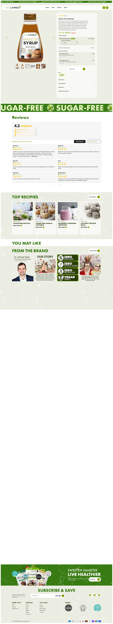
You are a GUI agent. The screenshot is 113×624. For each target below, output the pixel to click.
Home (27, 605)
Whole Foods (15, 608)
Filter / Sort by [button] (93, 141)
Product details (61, 83)
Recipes (27, 610)
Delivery (41, 606)
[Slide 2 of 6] (22, 66)
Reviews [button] (14, 141)
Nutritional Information (63, 91)
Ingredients (61, 87)
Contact (41, 612)
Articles (27, 612)
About (27, 606)
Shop (27, 608)
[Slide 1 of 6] (17, 66)
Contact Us (28, 614)
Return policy (42, 610)
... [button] (33, 156)
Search (41, 605)
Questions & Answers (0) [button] (25, 141)
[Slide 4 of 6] (33, 66)
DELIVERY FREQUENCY (66, 40)
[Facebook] (90, 595)
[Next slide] (54, 38)
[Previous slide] (6, 38)
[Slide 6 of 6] (43, 66)
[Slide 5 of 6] (38, 66)
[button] (62, 15)
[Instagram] (94, 595)
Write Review (79, 141)
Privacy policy (43, 608)
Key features (61, 79)
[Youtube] (99, 595)
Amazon (14, 606)
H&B (13, 605)
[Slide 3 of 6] (27, 66)
